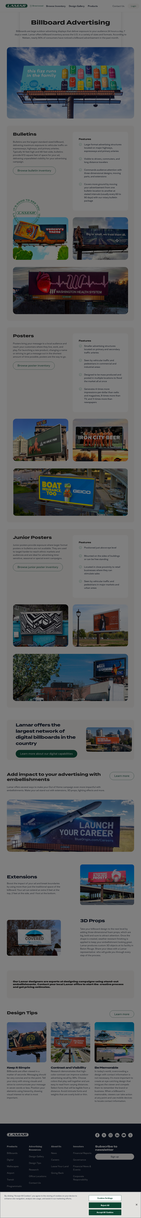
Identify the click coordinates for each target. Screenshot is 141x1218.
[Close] (137, 1205)
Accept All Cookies (105, 1212)
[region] (70, 1205)
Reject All (105, 1205)
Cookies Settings (105, 1198)
